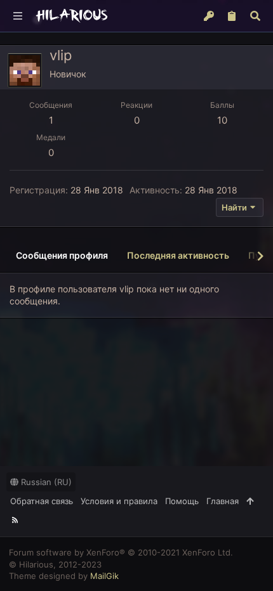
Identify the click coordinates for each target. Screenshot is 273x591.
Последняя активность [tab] (178, 255)
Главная (222, 501)
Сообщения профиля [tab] (62, 255)
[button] (18, 15)
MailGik (104, 576)
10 (222, 120)
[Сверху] (250, 500)
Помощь (182, 501)
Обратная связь (41, 501)
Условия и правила (119, 501)
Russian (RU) (45, 482)
